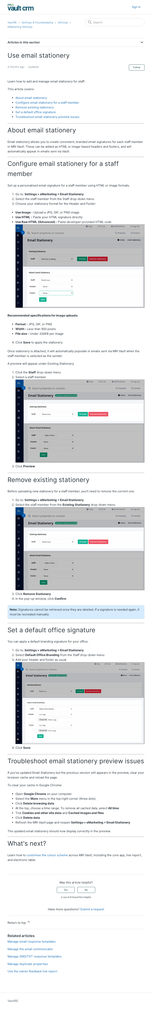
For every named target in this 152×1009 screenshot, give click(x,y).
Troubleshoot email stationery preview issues (47, 117)
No (86, 889)
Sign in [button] (136, 7)
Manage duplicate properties (28, 964)
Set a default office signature (35, 112)
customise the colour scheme (47, 855)
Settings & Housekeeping (37, 22)
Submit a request (92, 909)
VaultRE (12, 22)
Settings (63, 22)
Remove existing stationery (34, 107)
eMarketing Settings (20, 26)
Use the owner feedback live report (32, 971)
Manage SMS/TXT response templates (35, 956)
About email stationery (31, 98)
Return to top (17, 923)
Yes (66, 889)
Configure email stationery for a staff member (47, 102)
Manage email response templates (32, 941)
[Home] (21, 7)
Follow (136, 67)
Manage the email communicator (30, 949)
